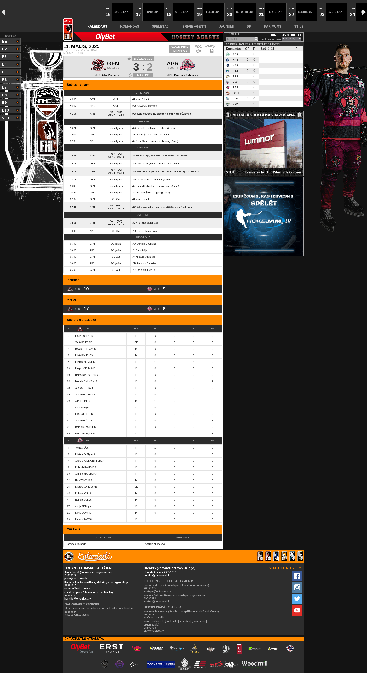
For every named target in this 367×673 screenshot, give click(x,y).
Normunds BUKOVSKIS (87, 375)
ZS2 (235, 76)
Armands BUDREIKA (86, 474)
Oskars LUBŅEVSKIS (86, 433)
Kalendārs (97, 26)
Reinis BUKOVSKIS (85, 427)
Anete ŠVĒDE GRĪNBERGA (89, 461)
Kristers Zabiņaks (186, 75)
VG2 (235, 65)
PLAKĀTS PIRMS (179, 47)
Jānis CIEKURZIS (84, 388)
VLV (235, 81)
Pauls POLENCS (84, 336)
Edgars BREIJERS (84, 414)
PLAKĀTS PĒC (179, 51)
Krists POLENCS (84, 355)
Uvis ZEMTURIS (83, 480)
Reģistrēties (291, 34)
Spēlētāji (161, 26)
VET (6, 118)
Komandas (129, 26)
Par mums (272, 26)
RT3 (235, 70)
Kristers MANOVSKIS (86, 487)
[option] (107, 12)
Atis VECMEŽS (83, 401)
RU (237, 34)
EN (232, 34)
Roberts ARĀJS (83, 493)
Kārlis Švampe (182, 113)
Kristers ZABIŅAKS (85, 454)
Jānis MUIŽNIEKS (84, 420)
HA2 (235, 59)
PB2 (235, 87)
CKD (235, 93)
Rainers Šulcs (144, 192)
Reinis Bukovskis (146, 270)
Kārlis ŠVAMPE (83, 513)
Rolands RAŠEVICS (85, 467)
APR (87, 440)
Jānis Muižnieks (145, 186)
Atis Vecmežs (110, 75)
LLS (235, 98)
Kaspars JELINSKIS (85, 368)
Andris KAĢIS (82, 407)
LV (227, 34)
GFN (87, 328)
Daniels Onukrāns (146, 128)
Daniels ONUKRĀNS (86, 381)
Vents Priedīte (143, 99)
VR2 (235, 104)
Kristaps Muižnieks (188, 171)
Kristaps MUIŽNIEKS (85, 362)
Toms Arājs (142, 155)
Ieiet (274, 34)
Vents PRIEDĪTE (83, 342)
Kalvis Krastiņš (146, 113)
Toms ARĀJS (82, 447)
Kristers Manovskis (147, 105)
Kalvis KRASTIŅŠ (84, 519)
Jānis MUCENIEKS (85, 394)
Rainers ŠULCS (83, 500)
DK (249, 26)
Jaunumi (226, 26)
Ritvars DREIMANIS (85, 349)
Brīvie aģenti (194, 26)
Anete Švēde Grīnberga (148, 141)
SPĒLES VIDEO (199, 46)
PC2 (235, 54)
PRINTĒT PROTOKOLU (211, 46)
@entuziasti (232, 109)
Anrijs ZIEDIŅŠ (83, 506)
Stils (299, 26)
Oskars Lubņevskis (147, 163)
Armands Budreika (146, 263)
